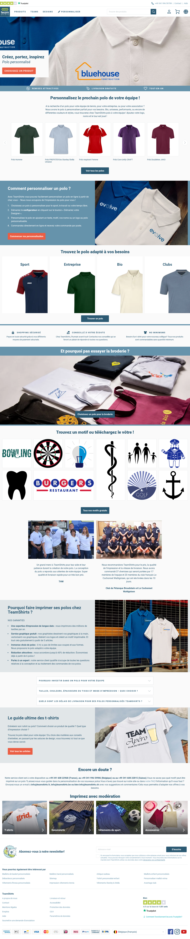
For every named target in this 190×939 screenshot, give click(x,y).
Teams (34, 12)
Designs (48, 12)
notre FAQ (150, 781)
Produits (20, 12)
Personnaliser (70, 12)
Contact (177, 3)
